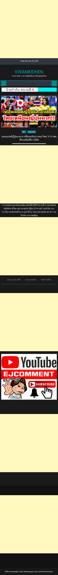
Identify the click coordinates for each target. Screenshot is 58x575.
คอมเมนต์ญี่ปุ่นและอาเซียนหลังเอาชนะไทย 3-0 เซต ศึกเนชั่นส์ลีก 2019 (29, 138)
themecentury (46, 571)
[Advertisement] (29, 29)
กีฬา (23, 132)
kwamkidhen (29, 72)
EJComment (30, 279)
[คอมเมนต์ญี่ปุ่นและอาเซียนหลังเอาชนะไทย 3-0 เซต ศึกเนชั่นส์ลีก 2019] (29, 111)
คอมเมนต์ (31, 132)
